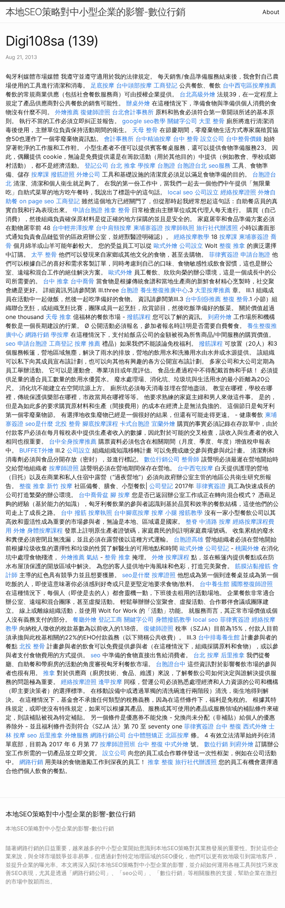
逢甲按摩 (110, 681)
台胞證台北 (192, 165)
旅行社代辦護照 (217, 227)
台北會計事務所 (133, 112)
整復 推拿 (232, 245)
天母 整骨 (145, 130)
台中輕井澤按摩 (73, 227)
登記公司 (96, 165)
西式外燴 (255, 726)
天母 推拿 (58, 316)
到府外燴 (220, 316)
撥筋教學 (191, 512)
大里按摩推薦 (212, 290)
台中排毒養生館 (219, 637)
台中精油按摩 (153, 138)
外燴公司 (88, 174)
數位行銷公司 (162, 459)
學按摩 (146, 165)
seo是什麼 (39, 423)
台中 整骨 (186, 138)
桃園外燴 (247, 548)
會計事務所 (119, 138)
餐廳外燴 (84, 619)
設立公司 (212, 138)
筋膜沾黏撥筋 (253, 566)
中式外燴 (177, 744)
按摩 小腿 (164, 512)
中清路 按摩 (215, 521)
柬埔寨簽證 (148, 227)
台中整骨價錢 (244, 138)
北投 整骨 (68, 423)
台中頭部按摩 (134, 85)
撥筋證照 (63, 174)
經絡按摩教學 (191, 236)
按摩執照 (100, 512)
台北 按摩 (206, 655)
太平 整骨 (44, 254)
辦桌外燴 (138, 103)
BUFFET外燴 (36, 450)
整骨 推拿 (117, 557)
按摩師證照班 (117, 744)
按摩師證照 (64, 468)
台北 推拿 (123, 165)
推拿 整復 (160, 762)
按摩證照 (164, 575)
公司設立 (207, 192)
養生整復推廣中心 (164, 290)
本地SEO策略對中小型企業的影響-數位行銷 (95, 11)
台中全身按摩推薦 (72, 441)
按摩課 (40, 174)
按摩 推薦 (87, 343)
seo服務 (219, 165)
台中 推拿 (56, 281)
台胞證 (166, 165)
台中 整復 (228, 726)
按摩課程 (177, 557)
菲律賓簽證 (224, 254)
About (270, 12)
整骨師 (190, 459)
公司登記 (161, 486)
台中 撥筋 (73, 512)
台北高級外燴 (197, 94)
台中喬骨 (82, 281)
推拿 (49, 673)
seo (11, 343)
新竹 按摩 (59, 486)
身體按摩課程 (45, 530)
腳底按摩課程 (100, 423)
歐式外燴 (165, 245)
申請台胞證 (87, 210)
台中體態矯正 (145, 735)
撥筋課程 (139, 316)
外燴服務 (76, 735)
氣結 (92, 557)
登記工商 (110, 619)
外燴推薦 (67, 112)
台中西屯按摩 (195, 468)
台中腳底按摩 (132, 512)
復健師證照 (95, 112)
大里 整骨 (212, 121)
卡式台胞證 (135, 423)
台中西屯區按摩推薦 (249, 85)
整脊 (191, 521)
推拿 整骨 (117, 210)
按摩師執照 (179, 227)
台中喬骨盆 (93, 495)
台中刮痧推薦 (203, 299)
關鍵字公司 (182, 121)
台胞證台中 (171, 664)
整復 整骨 (235, 299)
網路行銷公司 (108, 735)
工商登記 (165, 85)
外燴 (19, 530)
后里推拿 (233, 655)
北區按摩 (177, 735)
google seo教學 (144, 121)
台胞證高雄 (188, 539)
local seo (180, 192)
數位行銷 (216, 744)
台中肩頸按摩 (113, 227)
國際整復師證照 (252, 584)
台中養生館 (214, 584)
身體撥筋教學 (173, 619)
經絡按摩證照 (238, 192)
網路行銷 (37, 334)
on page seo (36, 201)
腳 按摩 (120, 495)
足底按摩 (102, 85)
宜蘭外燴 (163, 423)
